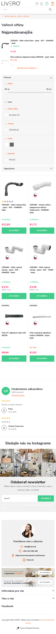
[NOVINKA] (14, 317)
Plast (12, 160)
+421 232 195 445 (30, 551)
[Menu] (52, 3)
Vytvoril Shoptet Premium (29, 628)
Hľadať (50, 10)
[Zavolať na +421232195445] (37, 3)
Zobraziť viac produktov (27, 68)
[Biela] (7, 145)
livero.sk (30, 560)
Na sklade (14, 115)
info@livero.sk (30, 546)
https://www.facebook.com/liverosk (30, 555)
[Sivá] (12, 145)
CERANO (13, 130)
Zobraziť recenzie (18, 395)
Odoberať (46, 498)
